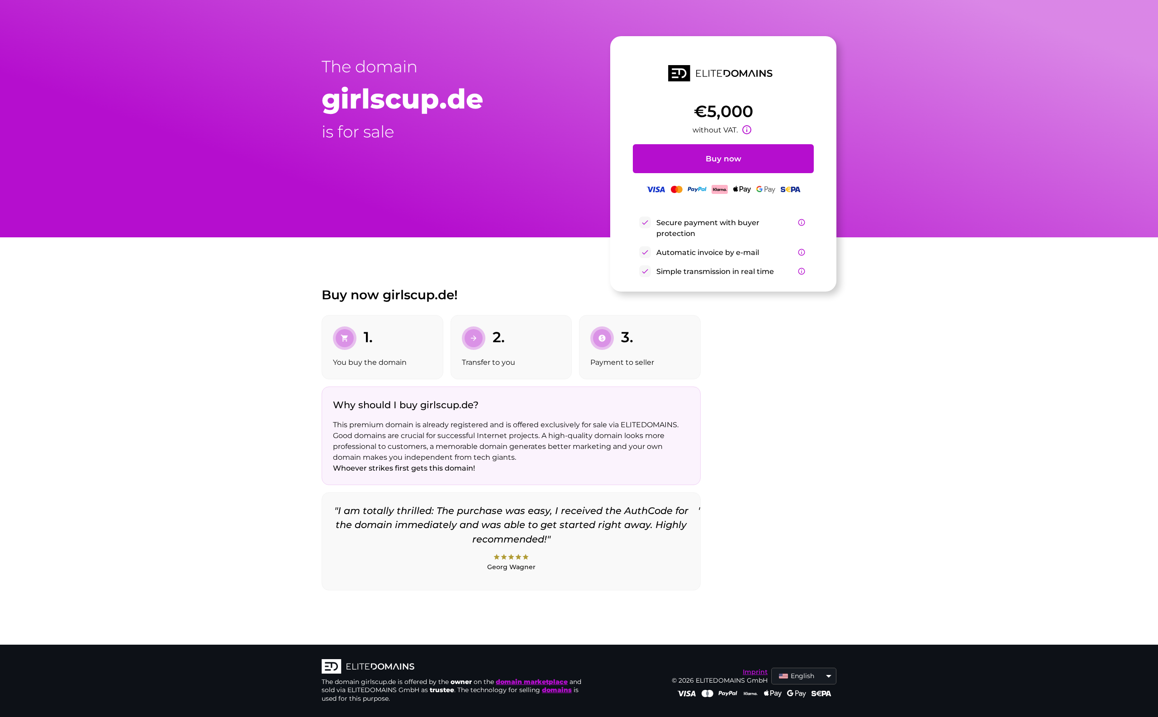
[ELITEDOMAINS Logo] (457, 667)
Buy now (723, 158)
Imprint (755, 672)
